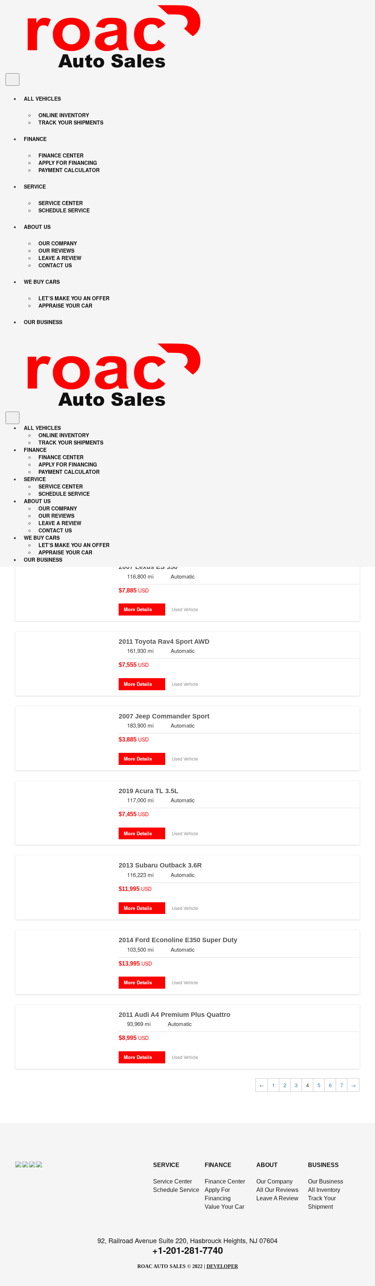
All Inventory (324, 1190)
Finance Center (225, 1181)
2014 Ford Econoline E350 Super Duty (178, 940)
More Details (140, 609)
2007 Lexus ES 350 (148, 566)
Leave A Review (277, 1198)
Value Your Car (224, 1207)
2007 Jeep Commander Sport (164, 716)
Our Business (325, 1181)
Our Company (274, 1181)
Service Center (172, 1181)
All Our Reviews (277, 1190)
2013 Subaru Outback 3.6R (160, 865)
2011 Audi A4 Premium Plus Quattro (174, 1014)
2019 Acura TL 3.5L (148, 791)
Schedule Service (176, 1190)
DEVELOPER (222, 1266)
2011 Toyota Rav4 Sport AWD (164, 641)
